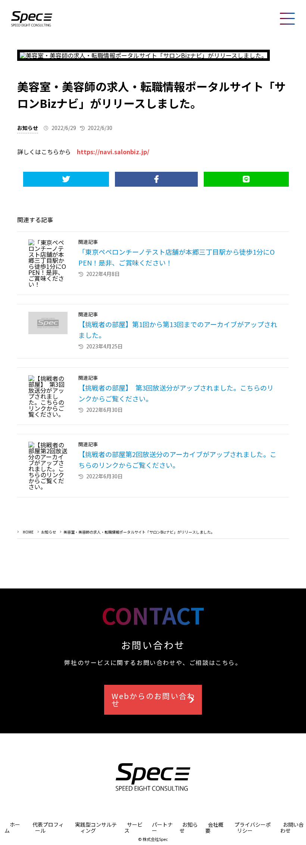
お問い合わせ (292, 827)
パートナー (162, 827)
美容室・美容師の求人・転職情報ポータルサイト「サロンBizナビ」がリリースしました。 (139, 532)
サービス (133, 827)
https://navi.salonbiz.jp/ (113, 151)
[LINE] (246, 179)
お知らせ (27, 127)
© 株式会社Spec (153, 839)
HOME (28, 532)
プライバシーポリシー (252, 827)
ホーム (12, 827)
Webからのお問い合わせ (153, 699)
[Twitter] (66, 179)
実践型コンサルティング (96, 827)
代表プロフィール (48, 827)
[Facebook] (156, 179)
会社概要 (214, 827)
